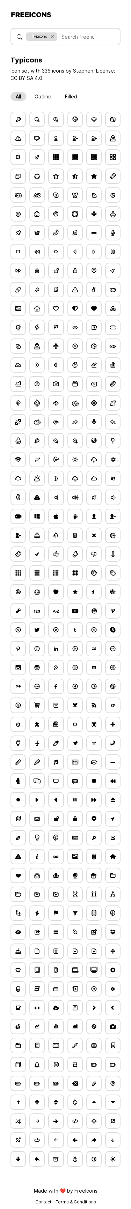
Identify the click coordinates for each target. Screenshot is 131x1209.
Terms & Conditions (76, 1201)
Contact (43, 1201)
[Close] (52, 36)
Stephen (83, 71)
